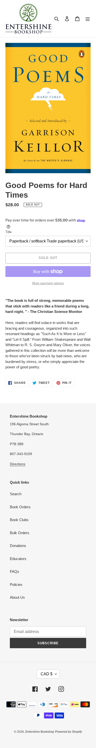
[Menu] (87, 18)
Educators (18, 559)
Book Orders (20, 507)
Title (8, 232)
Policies (16, 584)
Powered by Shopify (68, 731)
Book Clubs (19, 520)
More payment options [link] (48, 283)
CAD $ (46, 674)
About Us (17, 597)
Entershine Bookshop (39, 731)
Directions (17, 464)
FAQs (14, 571)
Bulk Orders (19, 533)
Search (15, 494)
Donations (18, 546)
